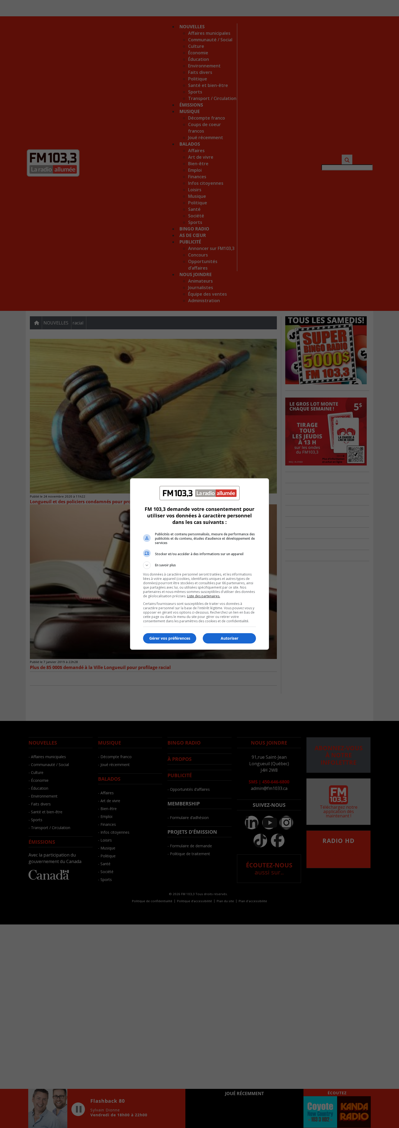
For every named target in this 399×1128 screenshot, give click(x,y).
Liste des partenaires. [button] (203, 596)
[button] (199, 565)
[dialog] (199, 564)
